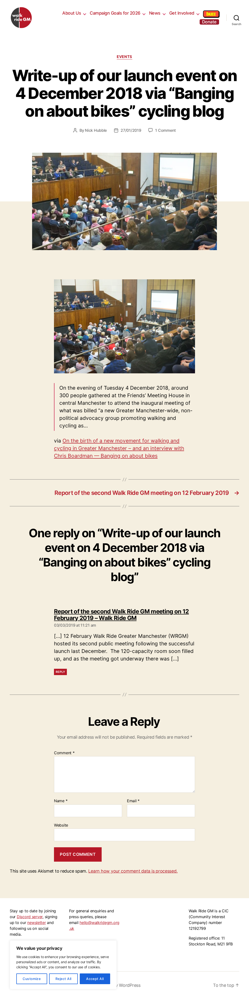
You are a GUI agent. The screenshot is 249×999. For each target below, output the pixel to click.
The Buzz (211, 13)
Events (124, 57)
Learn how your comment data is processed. (133, 871)
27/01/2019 (131, 130)
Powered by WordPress (117, 985)
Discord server (30, 916)
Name (60, 801)
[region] (63, 964)
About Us (71, 13)
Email (133, 801)
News (154, 13)
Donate (209, 21)
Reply (60, 672)
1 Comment (165, 130)
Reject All (63, 979)
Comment (64, 753)
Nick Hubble (96, 130)
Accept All (95, 979)
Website (61, 825)
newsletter (36, 922)
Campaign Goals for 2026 (115, 13)
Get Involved (181, 13)
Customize (32, 979)
